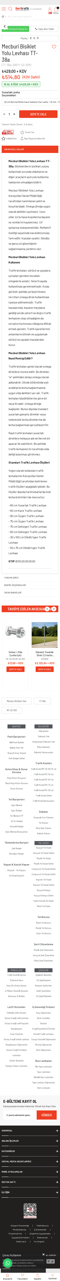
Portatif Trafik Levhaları (44, 1034)
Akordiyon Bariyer (16, 853)
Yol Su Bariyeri (16, 821)
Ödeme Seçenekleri (15, 585)
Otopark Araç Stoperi (17, 753)
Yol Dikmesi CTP (16, 815)
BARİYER (16, 726)
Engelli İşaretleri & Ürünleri (43, 1028)
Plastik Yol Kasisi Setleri (43, 863)
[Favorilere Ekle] (54, 47)
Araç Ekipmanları (43, 1012)
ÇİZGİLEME (43, 970)
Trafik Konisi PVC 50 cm (44, 774)
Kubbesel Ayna (16, 980)
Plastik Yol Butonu (43, 928)
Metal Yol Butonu (43, 922)
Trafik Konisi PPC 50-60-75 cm (43, 769)
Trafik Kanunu (42, 1225)
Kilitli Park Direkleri (16, 742)
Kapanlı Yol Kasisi (43, 879)
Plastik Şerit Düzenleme (43, 950)
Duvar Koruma (16, 788)
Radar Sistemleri (16, 1060)
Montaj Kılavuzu (19, 1229)
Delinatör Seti (43, 736)
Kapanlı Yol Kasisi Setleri (43, 885)
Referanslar (42, 1237)
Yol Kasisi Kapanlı (16, 875)
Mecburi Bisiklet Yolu (16, 701)
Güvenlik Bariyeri (16, 826)
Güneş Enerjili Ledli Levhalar (16, 1018)
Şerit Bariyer (17, 848)
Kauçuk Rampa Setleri (43, 895)
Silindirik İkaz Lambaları (43, 1077)
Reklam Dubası (43, 833)
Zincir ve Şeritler (43, 1018)
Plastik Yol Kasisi (43, 858)
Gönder (47, 1115)
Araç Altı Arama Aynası (16, 985)
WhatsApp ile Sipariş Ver (17, 29)
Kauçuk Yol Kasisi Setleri (43, 853)
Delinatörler (43, 731)
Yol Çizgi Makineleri (43, 996)
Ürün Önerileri (13, 592)
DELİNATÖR (43, 726)
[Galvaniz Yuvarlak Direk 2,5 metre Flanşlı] (45, 635)
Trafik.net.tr (21, 1241)
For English (39, 1241)
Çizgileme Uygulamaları (40, 1233)
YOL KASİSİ (43, 843)
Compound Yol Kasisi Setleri (43, 869)
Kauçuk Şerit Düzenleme (43, 955)
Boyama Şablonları (43, 985)
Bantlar (43, 1023)
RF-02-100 (12, 710)
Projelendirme (15, 1233)
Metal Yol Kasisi (43, 906)
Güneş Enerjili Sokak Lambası (16, 1039)
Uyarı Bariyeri (16, 810)
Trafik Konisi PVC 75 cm (43, 785)
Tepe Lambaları (43, 1072)
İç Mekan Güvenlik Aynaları (16, 991)
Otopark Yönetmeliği (20, 1225)
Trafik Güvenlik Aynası (16, 975)
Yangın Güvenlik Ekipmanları (43, 1039)
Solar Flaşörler (16, 1034)
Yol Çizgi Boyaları (43, 980)
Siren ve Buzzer (43, 1088)
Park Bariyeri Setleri (16, 758)
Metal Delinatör (43, 747)
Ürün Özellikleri (14, 149)
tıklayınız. (6, 1268)
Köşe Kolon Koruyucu (16, 778)
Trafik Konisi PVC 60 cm (44, 779)
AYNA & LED (16, 970)
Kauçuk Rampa (43, 890)
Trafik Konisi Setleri (44, 795)
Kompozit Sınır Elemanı (44, 817)
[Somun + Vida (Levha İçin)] (15, 635)
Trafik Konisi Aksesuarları (43, 801)
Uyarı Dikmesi (16, 805)
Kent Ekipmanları (43, 1050)
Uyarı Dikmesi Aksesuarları (16, 831)
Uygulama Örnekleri (21, 1237)
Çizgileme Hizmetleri (43, 975)
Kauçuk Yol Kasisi (43, 847)
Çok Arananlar (40, 1229)
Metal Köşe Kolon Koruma (16, 783)
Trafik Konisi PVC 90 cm (44, 790)
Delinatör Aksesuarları (43, 752)
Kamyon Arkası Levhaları (16, 1066)
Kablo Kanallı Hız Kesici (44, 901)
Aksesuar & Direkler (16, 996)
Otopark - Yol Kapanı (16, 870)
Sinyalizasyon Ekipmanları (17, 1044)
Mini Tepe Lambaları (43, 1066)
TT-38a (42, 701)
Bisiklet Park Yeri (16, 747)
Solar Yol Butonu (43, 933)
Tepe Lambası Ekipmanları (43, 1082)
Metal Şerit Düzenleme (43, 960)
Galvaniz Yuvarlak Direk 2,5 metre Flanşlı (45, 653)
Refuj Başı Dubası (43, 828)
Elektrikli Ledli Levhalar (16, 1012)
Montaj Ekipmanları (43, 1044)
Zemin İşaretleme (43, 991)
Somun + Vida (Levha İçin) (15, 653)
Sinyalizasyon (16, 1028)
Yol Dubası (43, 822)
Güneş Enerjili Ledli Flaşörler (16, 1023)
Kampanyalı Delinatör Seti (43, 741)
